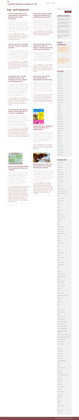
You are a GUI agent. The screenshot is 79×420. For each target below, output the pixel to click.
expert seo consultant (61, 217)
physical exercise (50, 68)
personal (59, 304)
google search (60, 231)
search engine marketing (62, 326)
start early (48, 33)
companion (10, 130)
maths (58, 290)
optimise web (59, 297)
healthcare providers (41, 188)
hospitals (19, 64)
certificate (59, 169)
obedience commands (12, 195)
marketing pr (59, 288)
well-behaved (16, 39)
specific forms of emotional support (19, 200)
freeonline (59, 221)
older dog (35, 98)
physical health (36, 69)
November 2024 (60, 123)
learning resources (60, 252)
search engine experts (61, 323)
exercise (39, 67)
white (58, 412)
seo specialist (59, 379)
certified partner (60, 176)
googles (58, 236)
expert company (60, 214)
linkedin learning (60, 257)
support (12, 66)
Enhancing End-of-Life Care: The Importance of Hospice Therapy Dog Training (42, 165)
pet (58, 307)
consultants (59, 186)
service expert (60, 384)
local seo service (60, 262)
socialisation (22, 135)
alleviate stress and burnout (38, 183)
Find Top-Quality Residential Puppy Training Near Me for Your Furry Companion (18, 111)
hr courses (59, 240)
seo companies (60, 351)
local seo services (60, 264)
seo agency (59, 348)
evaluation (10, 64)
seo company (59, 353)
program (59, 314)
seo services (59, 377)
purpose (23, 101)
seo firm (58, 365)
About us (48, 3)
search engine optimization (62, 328)
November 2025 (60, 95)
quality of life (35, 190)
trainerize (59, 400)
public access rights (17, 198)
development (16, 130)
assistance (24, 187)
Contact (53, 3)
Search (58, 8)
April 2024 (59, 140)
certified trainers (44, 96)
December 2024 (60, 121)
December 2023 (60, 149)
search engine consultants (62, 321)
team (15, 66)
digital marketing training (61, 193)
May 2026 (59, 81)
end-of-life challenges (46, 186)
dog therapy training (44, 65)
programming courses (61, 319)
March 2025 (59, 114)
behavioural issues (24, 129)
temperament (19, 66)
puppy (39, 33)
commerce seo (60, 179)
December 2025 (60, 92)
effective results (22, 130)
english (58, 212)
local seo (59, 259)
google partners (60, 228)
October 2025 (60, 97)
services (17, 135)
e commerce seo (60, 198)
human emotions (41, 189)
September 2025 (60, 100)
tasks (23, 103)
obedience (14, 65)
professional (15, 133)
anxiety (46, 183)
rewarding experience (23, 133)
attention (26, 128)
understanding (40, 34)
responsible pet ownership (43, 100)
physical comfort (21, 195)
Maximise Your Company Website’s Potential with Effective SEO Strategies (63, 36)
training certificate (60, 405)
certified (10, 62)
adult (58, 164)
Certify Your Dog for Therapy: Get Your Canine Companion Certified (18, 46)
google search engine (61, 233)
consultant (59, 183)
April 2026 (59, 83)
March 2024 (59, 142)
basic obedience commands (14, 129)
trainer (58, 398)
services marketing (60, 391)
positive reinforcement (22, 37)
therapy (24, 66)
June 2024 (59, 135)
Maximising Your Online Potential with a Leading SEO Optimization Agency (63, 26)
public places (40, 98)
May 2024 (59, 138)
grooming (35, 97)
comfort (13, 62)
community (17, 62)
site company (59, 393)
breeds (39, 96)
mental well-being (20, 100)
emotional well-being (37, 186)
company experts (60, 181)
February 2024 (60, 145)
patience (10, 37)
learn (58, 247)
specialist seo (59, 396)
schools (23, 65)
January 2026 (60, 90)
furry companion (45, 67)
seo (58, 346)
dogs (49, 96)
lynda (58, 269)
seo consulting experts (61, 360)
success (15, 136)
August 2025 (59, 102)
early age (39, 145)
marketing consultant (61, 285)
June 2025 (59, 107)
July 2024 (59, 133)
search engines (60, 341)
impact (22, 64)
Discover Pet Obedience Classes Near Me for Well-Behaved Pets (63, 50)
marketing (59, 278)
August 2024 (59, 130)
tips (51, 33)
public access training (16, 101)
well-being (14, 201)
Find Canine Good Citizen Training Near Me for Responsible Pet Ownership (42, 78)
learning (58, 250)
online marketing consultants (62, 295)
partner (58, 302)
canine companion (17, 35)
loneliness (48, 189)
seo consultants (60, 358)
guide (11, 36)
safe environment (11, 135)
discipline (35, 145)
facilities (14, 64)
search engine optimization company (64, 334)
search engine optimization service (63, 336)
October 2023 (60, 154)
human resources (60, 243)
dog (27, 35)
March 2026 (59, 85)
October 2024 (60, 126)
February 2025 (60, 116)
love (15, 100)
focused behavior (15, 194)
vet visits (44, 101)
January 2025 (60, 119)
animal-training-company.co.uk (22, 4)
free (9, 36)
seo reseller (59, 370)
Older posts (11, 205)
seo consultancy (60, 355)
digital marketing (60, 188)
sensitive (46, 190)
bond (48, 64)
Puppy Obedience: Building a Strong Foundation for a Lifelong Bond (43, 127)
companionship (23, 62)
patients (52, 189)
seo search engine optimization (63, 374)
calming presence (18, 188)
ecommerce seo (60, 200)
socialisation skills (43, 69)
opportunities (19, 65)
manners (39, 97)
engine (58, 205)
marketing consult (60, 283)
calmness (50, 183)
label (58, 245)
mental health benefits (23, 194)
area (23, 128)
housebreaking (14, 132)
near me (39, 68)
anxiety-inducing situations (16, 187)
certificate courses (60, 174)
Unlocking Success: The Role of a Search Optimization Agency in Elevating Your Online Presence (63, 31)
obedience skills (48, 97)
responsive (10, 103)
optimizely (59, 300)
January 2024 (60, 147)
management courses (61, 276)
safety (43, 147)
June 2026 (59, 78)
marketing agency (60, 281)
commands (49, 144)
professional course (61, 309)
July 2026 (59, 76)
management (59, 271)
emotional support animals (13, 193)
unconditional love (37, 192)
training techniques (49, 147)
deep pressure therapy (19, 99)
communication (36, 65)
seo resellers (59, 372)
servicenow (59, 389)
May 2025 (59, 109)
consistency (23, 35)
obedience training (17, 36)
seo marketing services (61, 367)
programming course (61, 316)
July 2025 (59, 104)
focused (12, 100)
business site (59, 167)
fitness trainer (59, 219)
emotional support (22, 191)
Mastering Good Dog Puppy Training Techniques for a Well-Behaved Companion (42, 15)
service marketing (60, 386)
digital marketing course (61, 190)
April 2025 (59, 111)
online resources (24, 36)
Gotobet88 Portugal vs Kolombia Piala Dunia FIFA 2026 (63, 48)
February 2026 (60, 88)
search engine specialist (61, 339)
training (34, 34)
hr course (59, 238)
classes (51, 64)
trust (48, 69)
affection (49, 182)
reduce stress (41, 190)
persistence (14, 37)
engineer (59, 207)
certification (24, 61)
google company (60, 226)
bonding (24, 97)
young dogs (26, 136)
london (58, 266)
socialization (10, 39)
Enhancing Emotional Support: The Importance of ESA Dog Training (18, 168)
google (58, 224)
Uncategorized (15, 33)
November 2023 (60, 152)
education (59, 202)
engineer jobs (59, 209)
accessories (59, 162)
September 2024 (60, 128)
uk (57, 408)
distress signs (15, 191)
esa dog (21, 193)
